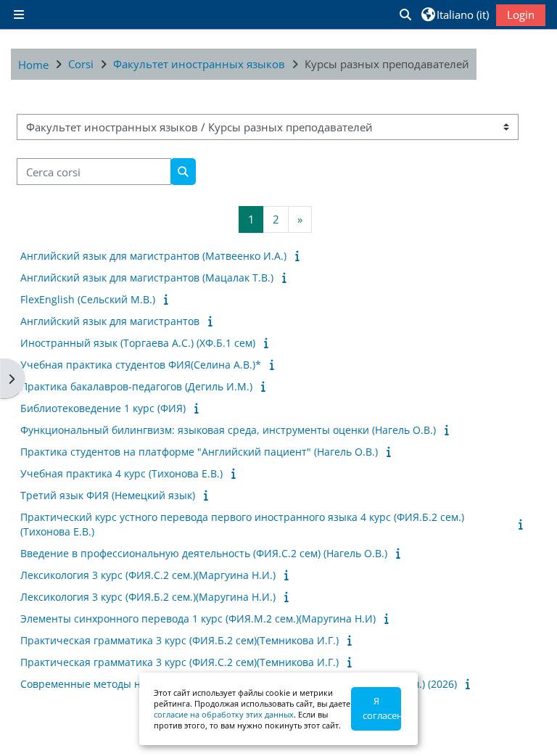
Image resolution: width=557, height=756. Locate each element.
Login (521, 14)
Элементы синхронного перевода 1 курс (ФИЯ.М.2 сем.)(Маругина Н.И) (198, 618)
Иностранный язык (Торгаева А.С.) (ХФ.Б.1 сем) (137, 343)
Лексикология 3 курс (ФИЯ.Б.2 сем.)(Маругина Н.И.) (148, 597)
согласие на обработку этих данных (224, 714)
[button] (405, 14)
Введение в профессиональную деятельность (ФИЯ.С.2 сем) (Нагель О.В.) (203, 553)
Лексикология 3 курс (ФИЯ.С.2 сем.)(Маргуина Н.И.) (148, 575)
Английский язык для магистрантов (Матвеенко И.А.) (153, 256)
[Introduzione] (300, 255)
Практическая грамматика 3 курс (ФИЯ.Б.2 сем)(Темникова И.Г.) (179, 640)
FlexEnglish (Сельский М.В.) (87, 299)
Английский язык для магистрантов (109, 321)
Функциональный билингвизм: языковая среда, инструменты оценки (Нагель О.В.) (228, 430)
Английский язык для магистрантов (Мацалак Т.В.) (146, 277)
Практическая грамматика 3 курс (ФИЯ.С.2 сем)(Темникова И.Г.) (179, 662)
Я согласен (382, 708)
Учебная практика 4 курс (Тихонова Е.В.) (121, 473)
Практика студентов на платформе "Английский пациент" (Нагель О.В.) (199, 452)
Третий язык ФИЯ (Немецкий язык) (107, 495)
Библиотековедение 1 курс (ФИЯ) (103, 408)
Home (33, 64)
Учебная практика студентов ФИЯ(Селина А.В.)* (140, 364)
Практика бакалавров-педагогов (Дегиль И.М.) (136, 386)
